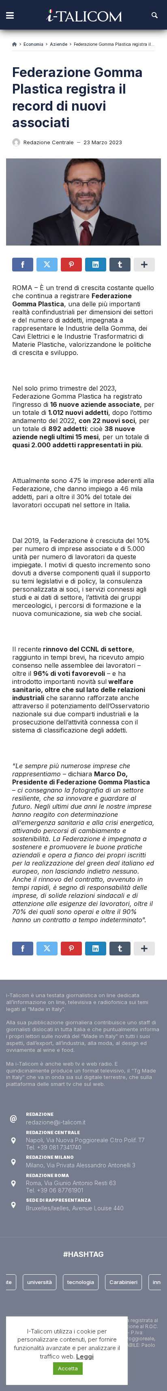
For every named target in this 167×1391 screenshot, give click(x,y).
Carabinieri (119, 1282)
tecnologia (76, 1282)
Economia (33, 44)
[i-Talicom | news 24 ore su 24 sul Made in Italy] (84, 15)
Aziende (58, 44)
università (35, 1282)
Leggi (85, 1356)
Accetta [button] (68, 1368)
